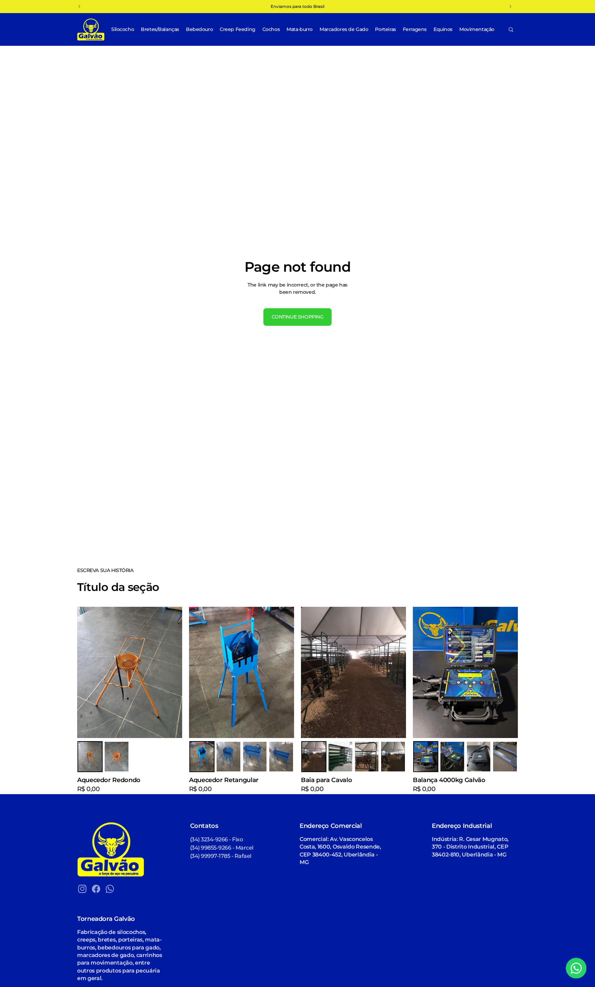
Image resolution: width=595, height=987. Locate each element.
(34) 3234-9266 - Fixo (216, 839)
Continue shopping (298, 317)
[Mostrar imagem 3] (255, 756)
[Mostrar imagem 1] (90, 756)
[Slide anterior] (199, 672)
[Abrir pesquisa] (511, 29)
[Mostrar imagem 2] (116, 756)
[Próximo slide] (283, 672)
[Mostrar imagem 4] (281, 756)
